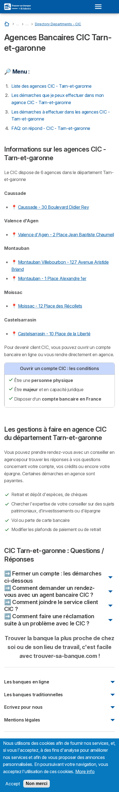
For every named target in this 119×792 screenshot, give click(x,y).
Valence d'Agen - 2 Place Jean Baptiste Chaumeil (66, 234)
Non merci (36, 783)
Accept (12, 783)
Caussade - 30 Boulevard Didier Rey (53, 207)
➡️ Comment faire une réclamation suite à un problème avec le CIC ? (49, 620)
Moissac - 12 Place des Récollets (50, 306)
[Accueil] (7, 24)
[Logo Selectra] (17, 6)
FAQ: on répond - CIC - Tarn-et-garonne (50, 128)
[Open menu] (100, 6)
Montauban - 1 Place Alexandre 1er (52, 278)
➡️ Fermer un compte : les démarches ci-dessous (52, 577)
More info (85, 771)
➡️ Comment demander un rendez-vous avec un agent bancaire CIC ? (49, 592)
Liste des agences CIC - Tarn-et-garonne (51, 86)
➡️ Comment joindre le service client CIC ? (51, 606)
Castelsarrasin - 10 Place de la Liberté (54, 333)
